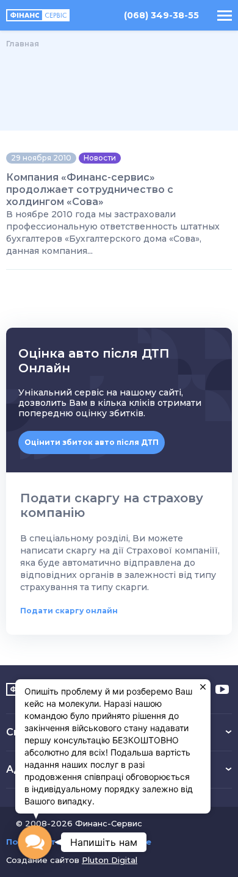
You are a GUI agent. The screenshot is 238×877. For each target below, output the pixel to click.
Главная (22, 43)
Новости (100, 157)
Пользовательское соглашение (78, 841)
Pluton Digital (109, 860)
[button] (35, 842)
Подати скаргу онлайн (69, 610)
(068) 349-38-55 (161, 15)
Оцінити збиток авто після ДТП (91, 442)
